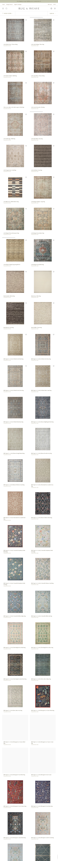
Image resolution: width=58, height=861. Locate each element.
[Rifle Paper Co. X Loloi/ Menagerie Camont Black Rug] (15, 823)
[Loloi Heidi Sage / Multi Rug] (15, 124)
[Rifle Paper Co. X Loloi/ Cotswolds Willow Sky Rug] (43, 602)
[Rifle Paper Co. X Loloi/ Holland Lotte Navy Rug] (43, 345)
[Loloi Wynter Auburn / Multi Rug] (15, 61)
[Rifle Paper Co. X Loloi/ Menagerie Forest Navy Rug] (43, 792)
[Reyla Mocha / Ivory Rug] (15, 313)
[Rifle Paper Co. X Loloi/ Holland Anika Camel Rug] (43, 376)
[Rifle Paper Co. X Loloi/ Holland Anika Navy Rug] (15, 407)
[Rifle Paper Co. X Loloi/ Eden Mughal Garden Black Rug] (15, 665)
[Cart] (55, 8)
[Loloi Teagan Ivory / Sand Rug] (15, 156)
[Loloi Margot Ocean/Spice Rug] (43, 219)
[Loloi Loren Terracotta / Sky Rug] (43, 93)
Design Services (9, 4)
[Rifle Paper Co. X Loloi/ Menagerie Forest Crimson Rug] (15, 792)
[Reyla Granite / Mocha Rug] (15, 282)
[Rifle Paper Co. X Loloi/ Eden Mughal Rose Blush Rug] (15, 633)
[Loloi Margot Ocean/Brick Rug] (43, 250)
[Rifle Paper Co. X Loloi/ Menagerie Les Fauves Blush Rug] (15, 728)
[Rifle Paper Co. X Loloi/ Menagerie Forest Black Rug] (15, 760)
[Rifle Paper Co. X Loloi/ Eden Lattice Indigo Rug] (43, 665)
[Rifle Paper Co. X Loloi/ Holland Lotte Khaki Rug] (15, 345)
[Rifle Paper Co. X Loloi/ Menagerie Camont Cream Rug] (43, 823)
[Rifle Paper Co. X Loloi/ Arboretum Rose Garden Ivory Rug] (43, 470)
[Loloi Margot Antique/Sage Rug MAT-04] (15, 250)
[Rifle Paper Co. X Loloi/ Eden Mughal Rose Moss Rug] (43, 633)
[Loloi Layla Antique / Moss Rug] (43, 30)
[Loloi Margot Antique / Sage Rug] (43, 187)
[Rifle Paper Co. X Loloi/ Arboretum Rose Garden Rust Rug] (15, 503)
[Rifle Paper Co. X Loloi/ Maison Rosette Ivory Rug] (43, 439)
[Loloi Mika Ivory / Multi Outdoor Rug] (15, 187)
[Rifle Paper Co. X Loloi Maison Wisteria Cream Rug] (15, 470)
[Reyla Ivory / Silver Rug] (43, 282)
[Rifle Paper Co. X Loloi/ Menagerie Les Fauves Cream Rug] (43, 728)
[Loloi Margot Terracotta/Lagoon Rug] (15, 219)
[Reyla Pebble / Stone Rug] (43, 313)
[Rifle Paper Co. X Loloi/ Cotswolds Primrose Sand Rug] (43, 569)
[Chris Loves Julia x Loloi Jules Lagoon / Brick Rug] (15, 93)
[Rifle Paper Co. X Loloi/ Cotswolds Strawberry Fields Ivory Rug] (43, 536)
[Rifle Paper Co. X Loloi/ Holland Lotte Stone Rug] (15, 376)
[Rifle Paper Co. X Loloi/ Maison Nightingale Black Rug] (43, 407)
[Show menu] (3, 8)
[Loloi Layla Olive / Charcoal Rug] (43, 61)
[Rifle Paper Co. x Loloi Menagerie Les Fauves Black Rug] (43, 696)
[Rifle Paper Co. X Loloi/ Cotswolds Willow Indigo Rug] (15, 602)
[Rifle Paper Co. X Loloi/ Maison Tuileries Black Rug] (43, 503)
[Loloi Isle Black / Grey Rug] (43, 156)
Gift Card (50, 4)
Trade (3, 4)
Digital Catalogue (17, 4)
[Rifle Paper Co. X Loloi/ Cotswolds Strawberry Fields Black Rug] (15, 536)
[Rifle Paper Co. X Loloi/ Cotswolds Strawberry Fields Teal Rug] (15, 569)
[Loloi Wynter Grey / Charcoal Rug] (15, 30)
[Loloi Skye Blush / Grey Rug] (43, 124)
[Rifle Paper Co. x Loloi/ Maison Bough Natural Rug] (15, 439)
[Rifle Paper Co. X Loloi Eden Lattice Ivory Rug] (15, 696)
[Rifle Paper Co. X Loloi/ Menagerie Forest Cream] (43, 760)
